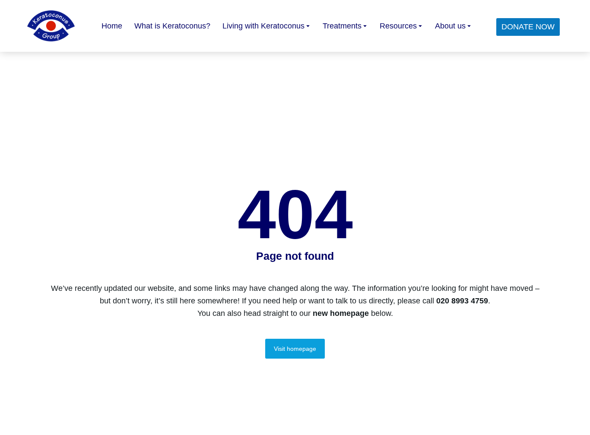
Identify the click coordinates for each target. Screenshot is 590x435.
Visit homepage (295, 348)
